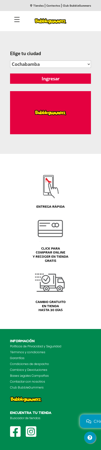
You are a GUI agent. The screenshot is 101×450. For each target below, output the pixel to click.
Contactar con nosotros (27, 381)
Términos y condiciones (27, 352)
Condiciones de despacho (29, 364)
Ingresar (51, 78)
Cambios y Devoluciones (28, 370)
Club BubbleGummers (77, 5)
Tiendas (38, 5)
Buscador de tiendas (25, 418)
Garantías (17, 358)
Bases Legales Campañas (29, 376)
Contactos (53, 5)
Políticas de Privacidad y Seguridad (35, 346)
